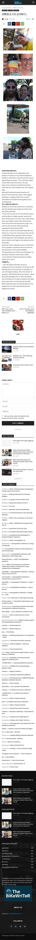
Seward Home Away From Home (19, 708)
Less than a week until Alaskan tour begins (20, 728)
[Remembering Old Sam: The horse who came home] (7, 472)
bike (3, 370)
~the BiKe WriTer (6, 663)
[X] (14, 24)
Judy (7, 19)
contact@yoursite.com (15, 913)
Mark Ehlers (5, 686)
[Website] (20, 926)
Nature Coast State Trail (17, 745)
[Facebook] (9, 24)
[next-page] (6, 374)
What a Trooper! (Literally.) (18, 698)
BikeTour (4, 361)
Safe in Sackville (14, 683)
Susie (3, 701)
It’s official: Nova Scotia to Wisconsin (20, 690)
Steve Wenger (6, 611)
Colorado (10, 10)
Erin (3, 632)
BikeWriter (9, 8)
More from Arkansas (18, 760)
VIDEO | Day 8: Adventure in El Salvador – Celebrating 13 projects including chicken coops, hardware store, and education (16, 566)
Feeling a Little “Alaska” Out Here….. (20, 720)
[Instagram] (16, 926)
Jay (3, 757)
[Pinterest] (18, 24)
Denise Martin (6, 760)
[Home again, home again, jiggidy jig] (7, 443)
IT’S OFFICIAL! (10, 632)
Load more (17, 478)
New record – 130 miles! (13, 732)
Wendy (4, 728)
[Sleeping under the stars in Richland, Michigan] (7, 349)
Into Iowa (12, 506)
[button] (3, 2)
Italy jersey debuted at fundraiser (23, 663)
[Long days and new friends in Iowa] (7, 367)
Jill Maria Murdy (6, 601)
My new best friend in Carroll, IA (18, 503)
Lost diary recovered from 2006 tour (20, 674)
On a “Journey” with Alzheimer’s (20, 686)
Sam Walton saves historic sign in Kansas (20, 532)
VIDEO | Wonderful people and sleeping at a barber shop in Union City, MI (23, 461)
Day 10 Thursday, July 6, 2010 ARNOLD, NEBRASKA (27, 311)
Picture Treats (14, 767)
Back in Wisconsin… (26, 753)
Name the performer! (16, 649)
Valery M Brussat (7, 559)
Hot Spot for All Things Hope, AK (19, 717)
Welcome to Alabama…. (14, 742)
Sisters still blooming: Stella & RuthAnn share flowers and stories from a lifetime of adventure (23, 451)
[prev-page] (3, 374)
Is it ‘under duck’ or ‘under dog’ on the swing (20, 598)
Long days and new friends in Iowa (23, 365)
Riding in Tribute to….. (16, 671)
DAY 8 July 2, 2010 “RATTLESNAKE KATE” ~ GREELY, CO (9, 311)
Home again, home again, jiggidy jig (23, 440)
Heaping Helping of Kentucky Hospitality (21, 735)
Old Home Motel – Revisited (14, 738)
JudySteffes (16, 10)
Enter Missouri (10, 757)
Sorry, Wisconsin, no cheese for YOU (22, 611)
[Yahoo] (25, 926)
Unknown (4, 625)
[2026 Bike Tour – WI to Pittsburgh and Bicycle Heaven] (7, 358)
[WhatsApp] (22, 24)
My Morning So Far (15, 625)
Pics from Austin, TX (19, 763)
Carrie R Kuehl (6, 577)
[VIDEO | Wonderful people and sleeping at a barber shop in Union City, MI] (7, 462)
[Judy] (3, 19)
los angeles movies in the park (10, 753)
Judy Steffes (5, 571)
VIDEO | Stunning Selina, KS (17, 540)
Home (3, 8)
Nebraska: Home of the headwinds (19, 509)
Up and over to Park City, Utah (18, 528)
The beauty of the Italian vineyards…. (21, 640)
